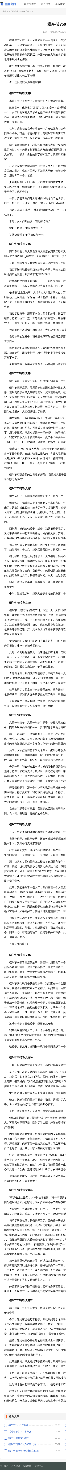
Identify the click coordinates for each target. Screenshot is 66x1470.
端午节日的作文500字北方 (22, 1444)
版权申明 (27, 1466)
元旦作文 (45, 4)
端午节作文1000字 (18, 1425)
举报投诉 (39, 1466)
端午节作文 (30, 4)
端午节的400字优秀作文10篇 (23, 1450)
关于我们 (4, 1466)
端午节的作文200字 (18, 1438)
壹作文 (5, 11)
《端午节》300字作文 (19, 1431)
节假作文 (15, 11)
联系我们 (16, 1466)
